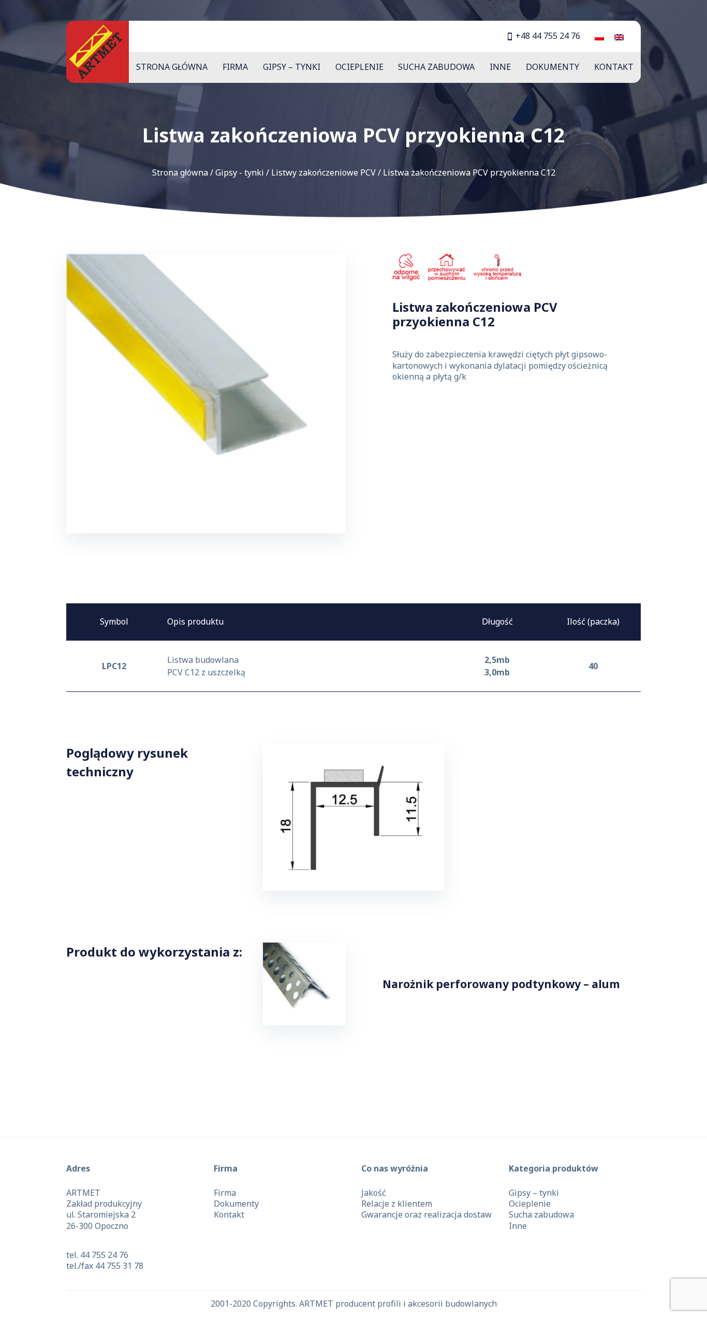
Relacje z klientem (396, 1203)
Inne (500, 67)
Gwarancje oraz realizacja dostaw (426, 1214)
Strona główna (172, 67)
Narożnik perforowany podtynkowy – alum (501, 984)
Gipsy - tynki (239, 172)
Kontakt (614, 67)
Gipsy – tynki (291, 67)
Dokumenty (552, 67)
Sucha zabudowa (436, 67)
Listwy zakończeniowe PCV (323, 172)
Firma (235, 67)
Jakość (373, 1192)
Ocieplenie (359, 67)
